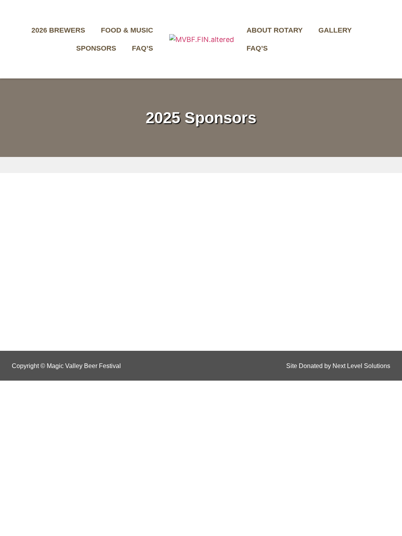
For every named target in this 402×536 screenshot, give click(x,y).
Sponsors (96, 48)
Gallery (335, 30)
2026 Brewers (58, 30)
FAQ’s (142, 48)
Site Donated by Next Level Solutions (338, 365)
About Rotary (275, 30)
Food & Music (127, 30)
